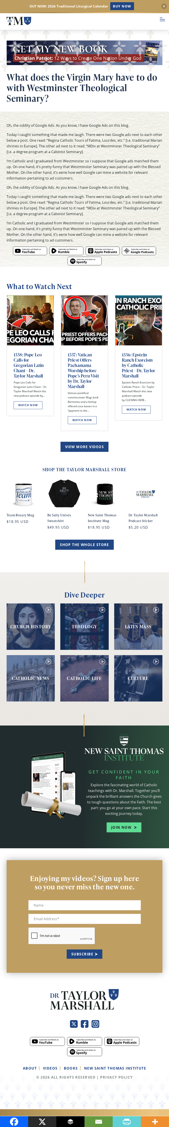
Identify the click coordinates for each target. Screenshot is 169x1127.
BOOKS (71, 1068)
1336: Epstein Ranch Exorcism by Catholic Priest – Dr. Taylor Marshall (138, 365)
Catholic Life (84, 678)
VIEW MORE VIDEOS (84, 446)
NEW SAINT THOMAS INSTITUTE (115, 1068)
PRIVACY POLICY (116, 1077)
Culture (138, 678)
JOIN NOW (121, 827)
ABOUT (30, 1068)
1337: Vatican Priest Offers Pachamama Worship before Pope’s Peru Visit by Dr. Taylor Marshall (83, 370)
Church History (30, 626)
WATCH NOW (28, 405)
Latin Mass (138, 626)
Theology (84, 626)
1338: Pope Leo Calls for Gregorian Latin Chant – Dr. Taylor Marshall (29, 365)
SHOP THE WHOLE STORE (84, 544)
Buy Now (122, 6)
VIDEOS (50, 1068)
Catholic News (31, 678)
